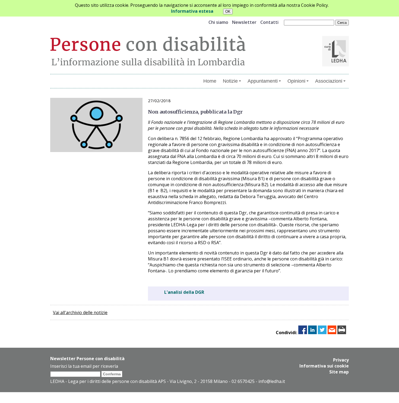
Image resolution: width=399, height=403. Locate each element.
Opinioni (296, 81)
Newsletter (244, 22)
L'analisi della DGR (184, 292)
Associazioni (328, 81)
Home (209, 81)
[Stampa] (341, 333)
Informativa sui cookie (324, 366)
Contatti (269, 22)
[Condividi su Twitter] (322, 333)
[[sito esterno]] (335, 65)
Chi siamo (218, 22)
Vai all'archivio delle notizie (80, 312)
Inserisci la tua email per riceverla (84, 366)
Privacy (341, 360)
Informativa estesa (192, 11)
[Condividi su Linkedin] (312, 333)
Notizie (230, 81)
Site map (339, 372)
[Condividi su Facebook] (302, 333)
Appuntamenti (263, 81)
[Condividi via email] (332, 333)
